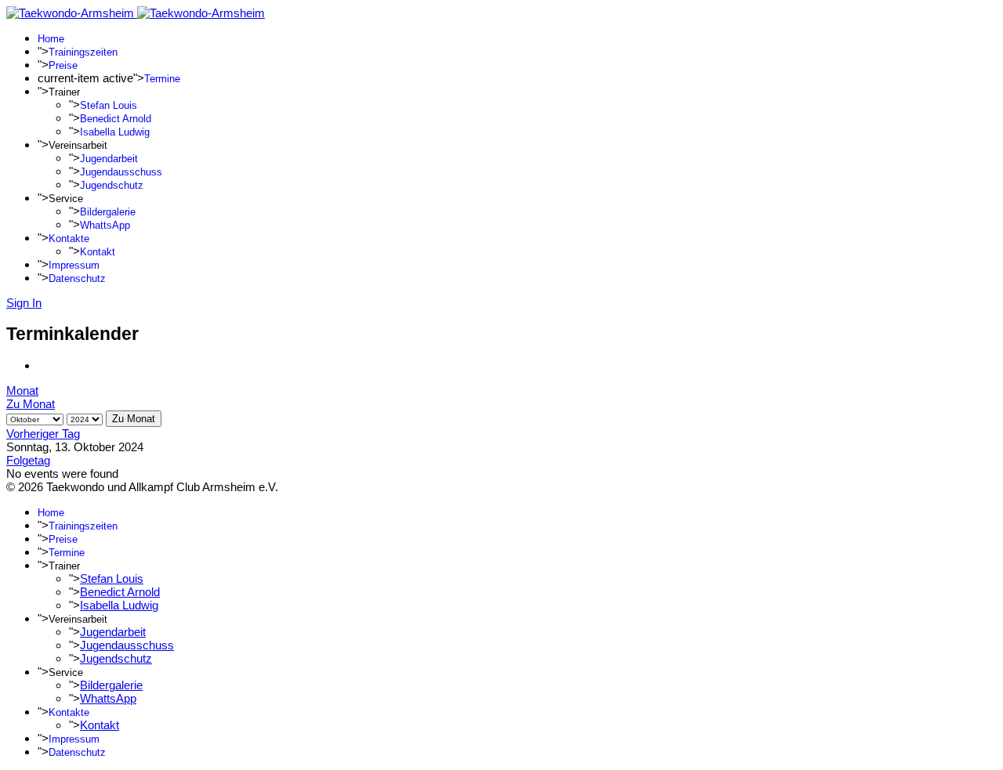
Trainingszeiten (83, 52)
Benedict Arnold (115, 119)
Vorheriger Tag (43, 433)
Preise (63, 65)
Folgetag (28, 460)
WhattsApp (105, 225)
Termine (162, 79)
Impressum (74, 265)
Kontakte (69, 238)
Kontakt (97, 252)
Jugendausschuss (121, 172)
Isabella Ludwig (115, 132)
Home (51, 39)
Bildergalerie (108, 212)
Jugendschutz (111, 185)
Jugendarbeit (109, 158)
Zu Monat (30, 403)
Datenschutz (77, 278)
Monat (22, 390)
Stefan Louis (108, 105)
